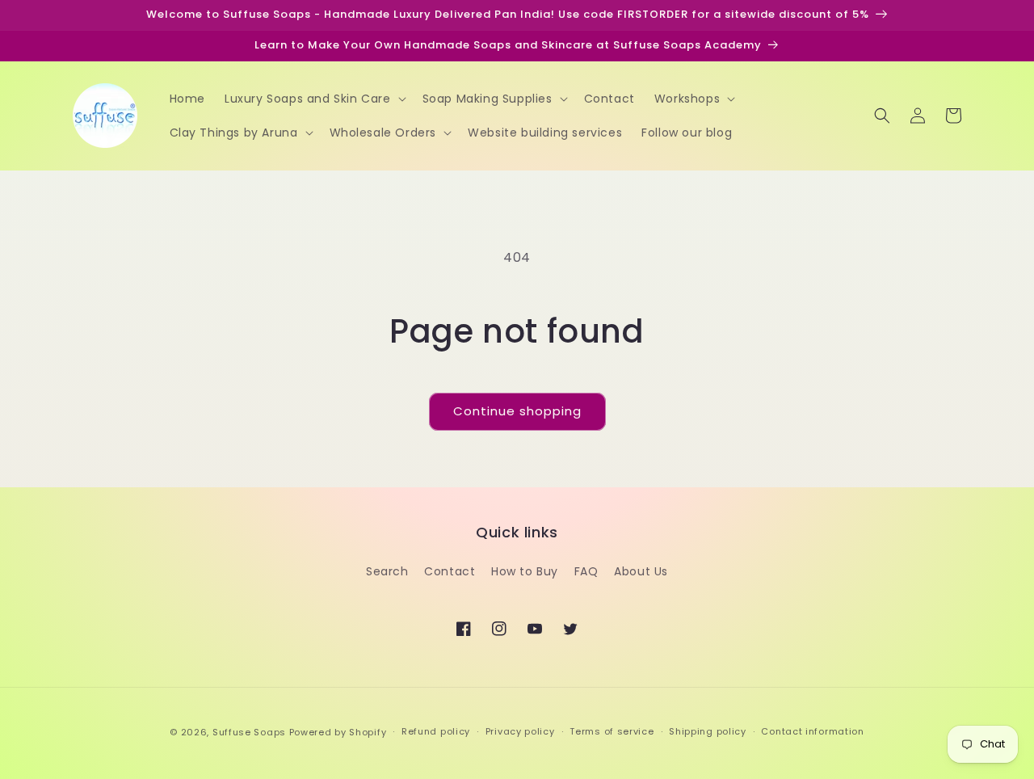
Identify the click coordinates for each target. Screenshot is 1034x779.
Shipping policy (707, 731)
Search (387, 571)
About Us (641, 571)
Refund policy (435, 731)
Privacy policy (520, 731)
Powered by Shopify (338, 732)
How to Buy (524, 571)
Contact (449, 571)
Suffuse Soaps (249, 732)
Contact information (812, 731)
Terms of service (612, 731)
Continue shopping (517, 410)
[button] (314, 99)
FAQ (586, 571)
